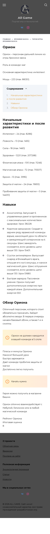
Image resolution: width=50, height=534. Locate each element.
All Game (25, 18)
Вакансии (8, 451)
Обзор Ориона (19, 108)
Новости (7, 479)
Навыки (15, 103)
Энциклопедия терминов (16, 469)
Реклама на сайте (11, 456)
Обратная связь (11, 446)
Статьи (6, 474)
